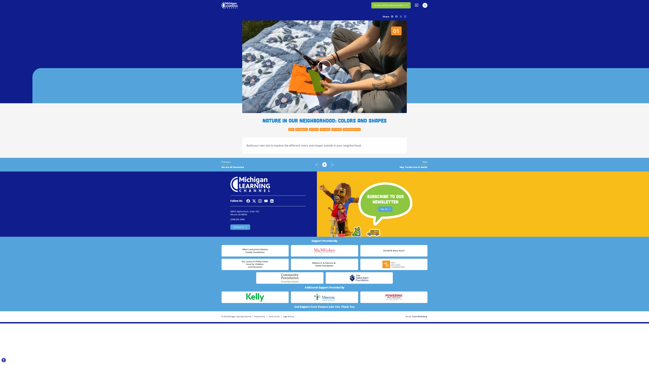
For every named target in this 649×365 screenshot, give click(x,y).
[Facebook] (248, 201)
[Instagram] (260, 201)
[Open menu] (416, 5)
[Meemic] (324, 297)
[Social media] (266, 201)
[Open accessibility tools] (3, 360)
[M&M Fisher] (324, 251)
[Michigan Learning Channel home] (230, 5)
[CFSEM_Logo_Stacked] (289, 278)
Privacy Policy (259, 316)
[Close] (425, 5)
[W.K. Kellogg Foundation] (393, 264)
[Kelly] (255, 297)
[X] (254, 201)
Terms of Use (274, 316)
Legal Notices (288, 316)
